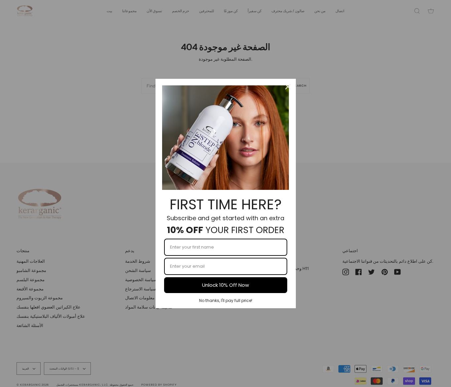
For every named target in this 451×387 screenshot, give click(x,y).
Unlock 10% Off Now (225, 285)
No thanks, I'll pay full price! (225, 300)
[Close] (288, 87)
